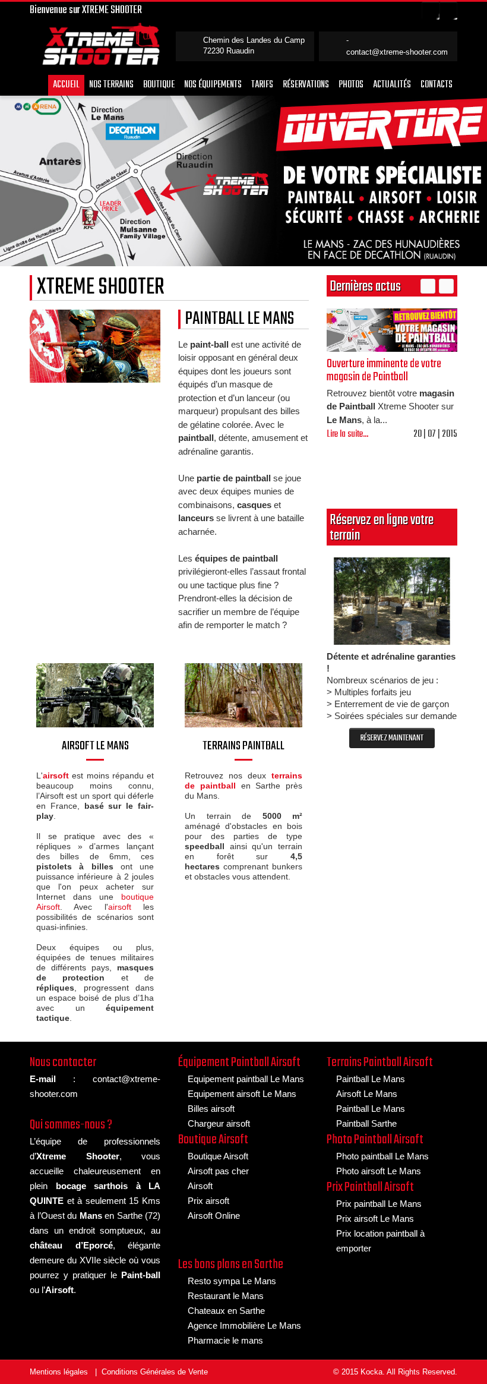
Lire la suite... (347, 434)
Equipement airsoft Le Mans (242, 1094)
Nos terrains (111, 85)
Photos (351, 85)
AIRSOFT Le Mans (95, 746)
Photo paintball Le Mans (382, 1156)
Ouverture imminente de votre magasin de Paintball (384, 370)
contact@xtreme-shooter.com (397, 52)
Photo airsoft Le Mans (378, 1171)
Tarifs (262, 85)
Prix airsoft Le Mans (375, 1218)
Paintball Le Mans (370, 1079)
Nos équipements (213, 85)
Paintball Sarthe (366, 1123)
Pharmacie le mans (225, 1340)
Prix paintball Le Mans (379, 1204)
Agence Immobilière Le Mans (244, 1325)
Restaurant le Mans (226, 1296)
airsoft (119, 907)
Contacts (436, 85)
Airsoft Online (214, 1215)
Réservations (306, 85)
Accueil (66, 85)
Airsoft (200, 1186)
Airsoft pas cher (218, 1171)
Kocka (371, 1371)
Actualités (392, 85)
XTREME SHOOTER (101, 287)
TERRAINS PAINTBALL (243, 746)
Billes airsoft (211, 1109)
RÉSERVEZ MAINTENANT (391, 738)
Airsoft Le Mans (366, 1094)
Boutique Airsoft (218, 1156)
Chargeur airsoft (219, 1123)
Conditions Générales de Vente (155, 1371)
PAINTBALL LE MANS (239, 319)
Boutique (159, 85)
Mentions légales (59, 1371)
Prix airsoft (208, 1201)
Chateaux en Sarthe (226, 1311)
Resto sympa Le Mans (232, 1281)
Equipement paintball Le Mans (246, 1079)
